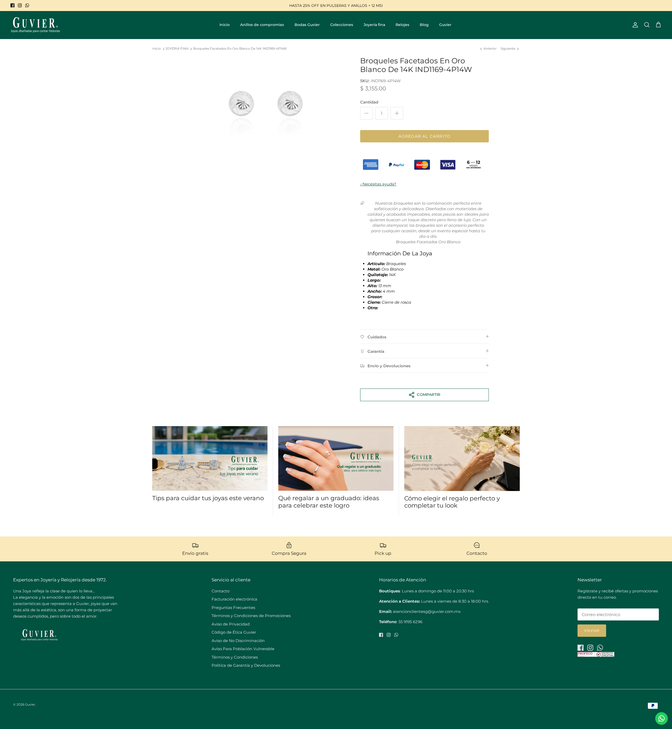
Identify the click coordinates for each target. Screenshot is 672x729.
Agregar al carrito (424, 136)
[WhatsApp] (27, 5)
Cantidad (369, 102)
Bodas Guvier (307, 24)
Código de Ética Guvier (234, 632)
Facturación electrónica (234, 599)
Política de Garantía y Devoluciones (246, 665)
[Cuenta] (634, 25)
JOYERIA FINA (176, 49)
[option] (266, 109)
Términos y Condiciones (235, 657)
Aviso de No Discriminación (238, 640)
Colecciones (341, 24)
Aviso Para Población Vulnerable (243, 648)
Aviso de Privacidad (231, 624)
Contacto (220, 590)
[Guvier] (35, 25)
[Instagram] (20, 5)
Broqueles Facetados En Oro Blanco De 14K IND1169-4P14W (240, 49)
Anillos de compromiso (262, 24)
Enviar (591, 630)
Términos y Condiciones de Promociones (251, 615)
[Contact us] (661, 718)
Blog (424, 24)
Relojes (402, 24)
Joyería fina (374, 24)
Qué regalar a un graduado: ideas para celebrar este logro (328, 501)
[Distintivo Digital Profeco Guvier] (596, 655)
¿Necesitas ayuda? (378, 184)
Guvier (445, 24)
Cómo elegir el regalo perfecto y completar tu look (452, 502)
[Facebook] (12, 5)
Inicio (224, 24)
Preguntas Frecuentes (233, 607)
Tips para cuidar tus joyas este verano (208, 498)
